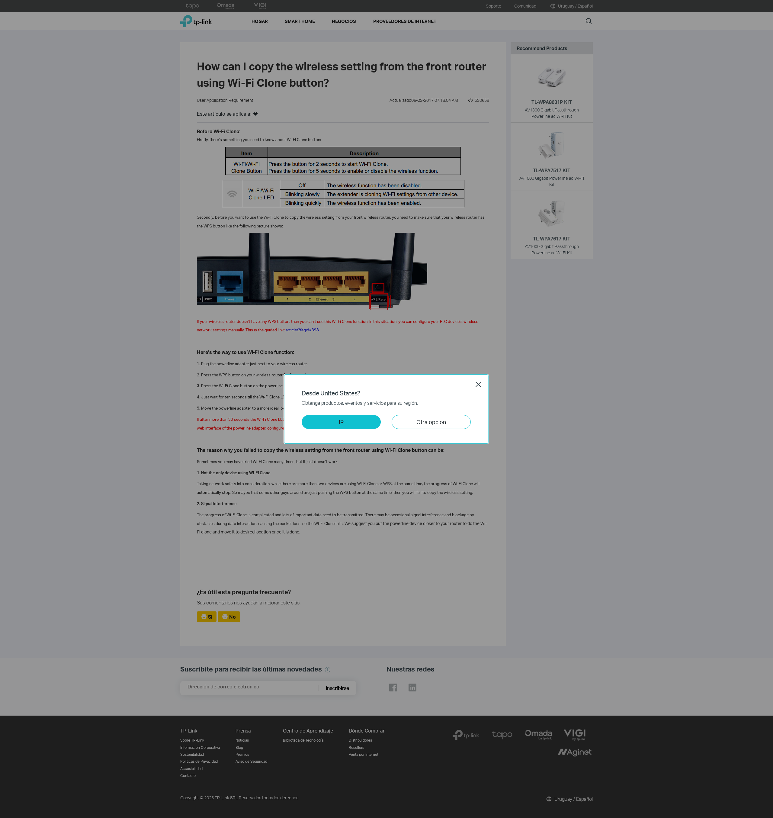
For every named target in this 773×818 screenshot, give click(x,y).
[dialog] (386, 409)
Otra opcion (431, 421)
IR (341, 421)
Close (478, 384)
